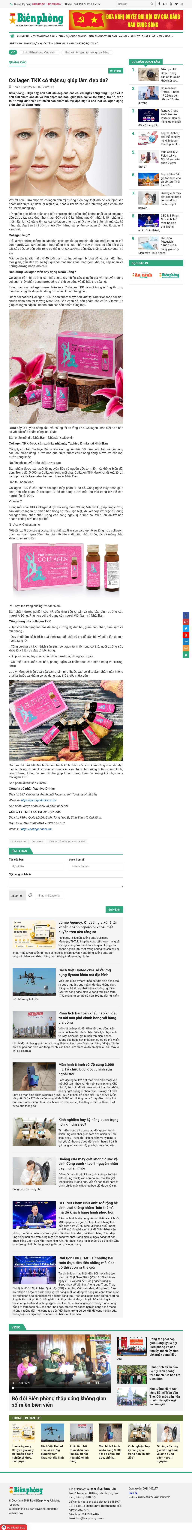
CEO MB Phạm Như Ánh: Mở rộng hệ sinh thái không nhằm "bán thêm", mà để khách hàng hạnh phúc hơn (88, 1207)
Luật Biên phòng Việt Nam (39, 52)
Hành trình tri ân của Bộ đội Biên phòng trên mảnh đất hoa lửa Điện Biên (164, 1373)
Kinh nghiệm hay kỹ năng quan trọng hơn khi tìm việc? (139, 1452)
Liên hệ (133, 1493)
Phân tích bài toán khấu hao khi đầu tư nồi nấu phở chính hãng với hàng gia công (88, 1018)
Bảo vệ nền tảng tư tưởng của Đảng (87, 52)
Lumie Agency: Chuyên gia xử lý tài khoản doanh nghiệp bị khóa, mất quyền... (23, 1454)
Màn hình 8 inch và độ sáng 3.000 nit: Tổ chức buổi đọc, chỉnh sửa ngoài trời (86, 1069)
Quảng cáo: (143, 1488)
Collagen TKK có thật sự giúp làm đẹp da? (58, 80)
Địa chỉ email (77, 859)
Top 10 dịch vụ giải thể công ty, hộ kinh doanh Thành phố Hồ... (170, 138)
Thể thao (16, 43)
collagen (37, 841)
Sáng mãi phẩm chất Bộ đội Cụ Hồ (76, 43)
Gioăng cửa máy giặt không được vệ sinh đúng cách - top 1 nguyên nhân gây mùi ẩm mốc (88, 1164)
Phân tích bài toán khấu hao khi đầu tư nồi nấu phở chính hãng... (79, 1454)
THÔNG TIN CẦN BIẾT (27, 1418)
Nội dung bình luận (20, 874)
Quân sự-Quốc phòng (72, 36)
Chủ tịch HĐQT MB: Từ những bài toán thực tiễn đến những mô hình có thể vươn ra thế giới (86, 1263)
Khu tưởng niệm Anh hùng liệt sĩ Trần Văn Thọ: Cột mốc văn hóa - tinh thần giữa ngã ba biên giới (164, 1396)
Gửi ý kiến (114, 909)
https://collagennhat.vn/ (36, 829)
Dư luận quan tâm (146, 62)
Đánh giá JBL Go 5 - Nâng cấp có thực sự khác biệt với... (170, 75)
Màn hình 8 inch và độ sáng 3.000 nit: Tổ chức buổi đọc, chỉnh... (110, 1452)
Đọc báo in (140, 263)
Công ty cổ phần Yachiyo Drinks (66, 841)
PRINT (117, 71)
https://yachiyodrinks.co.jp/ (38, 800)
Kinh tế (135, 36)
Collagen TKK (19, 841)
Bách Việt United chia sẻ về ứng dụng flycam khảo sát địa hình (84, 972)
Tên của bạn (16, 859)
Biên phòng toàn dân (102, 36)
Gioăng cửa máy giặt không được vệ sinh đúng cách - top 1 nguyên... (167, 1454)
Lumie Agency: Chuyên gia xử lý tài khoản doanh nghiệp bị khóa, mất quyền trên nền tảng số (87, 927)
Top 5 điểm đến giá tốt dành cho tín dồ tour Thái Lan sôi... (171, 180)
